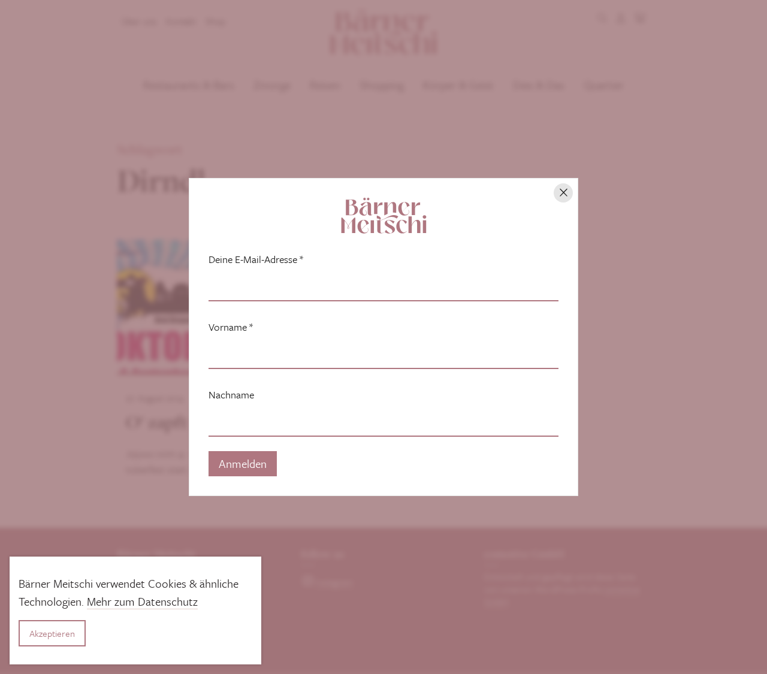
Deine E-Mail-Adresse (256, 259)
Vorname (231, 327)
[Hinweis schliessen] (563, 192)
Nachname (231, 394)
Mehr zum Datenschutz (142, 601)
